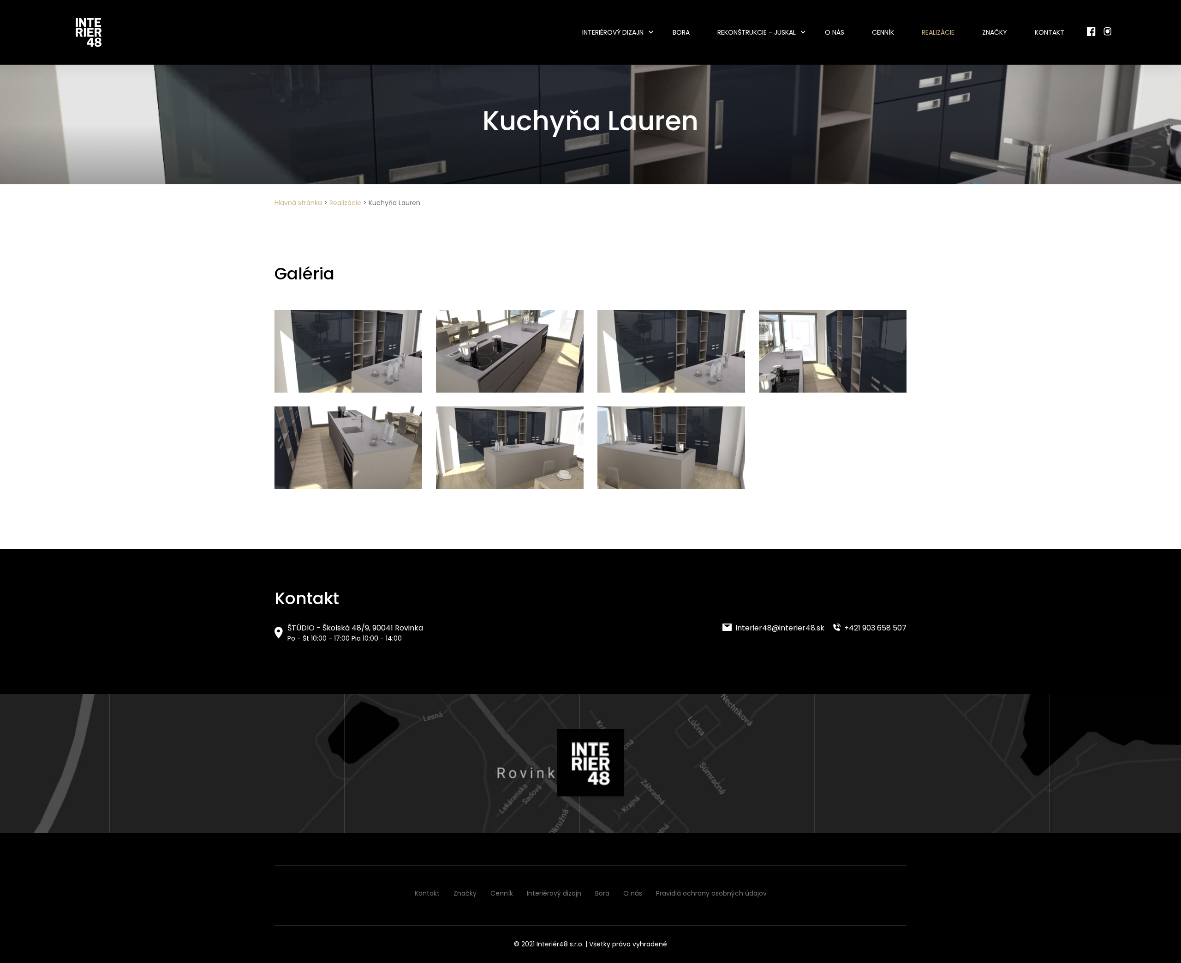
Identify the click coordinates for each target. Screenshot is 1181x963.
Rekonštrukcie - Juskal (756, 32)
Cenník (883, 32)
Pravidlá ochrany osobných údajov (711, 893)
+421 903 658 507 (874, 628)
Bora (681, 32)
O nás (834, 32)
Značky (994, 32)
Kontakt (1049, 32)
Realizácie (938, 32)
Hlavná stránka (298, 202)
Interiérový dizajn (613, 32)
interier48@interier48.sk (779, 628)
